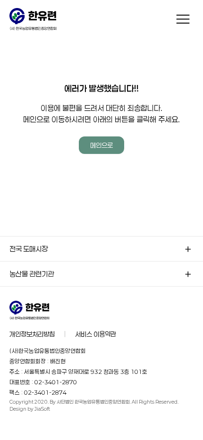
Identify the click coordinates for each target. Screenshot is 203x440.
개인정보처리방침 (32, 334)
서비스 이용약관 (95, 334)
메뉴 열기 (183, 19)
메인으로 (101, 145)
